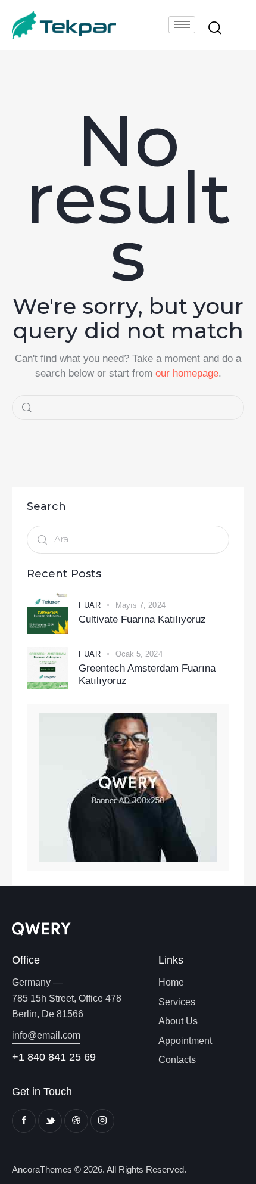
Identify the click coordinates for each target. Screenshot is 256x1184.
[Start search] (215, 27)
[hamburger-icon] (181, 24)
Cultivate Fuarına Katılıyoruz (142, 619)
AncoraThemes (42, 1169)
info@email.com (46, 1035)
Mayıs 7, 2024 (140, 605)
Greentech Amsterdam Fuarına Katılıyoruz (147, 674)
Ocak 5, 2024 (139, 654)
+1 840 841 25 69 (54, 1057)
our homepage (186, 373)
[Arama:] (128, 539)
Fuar (90, 605)
